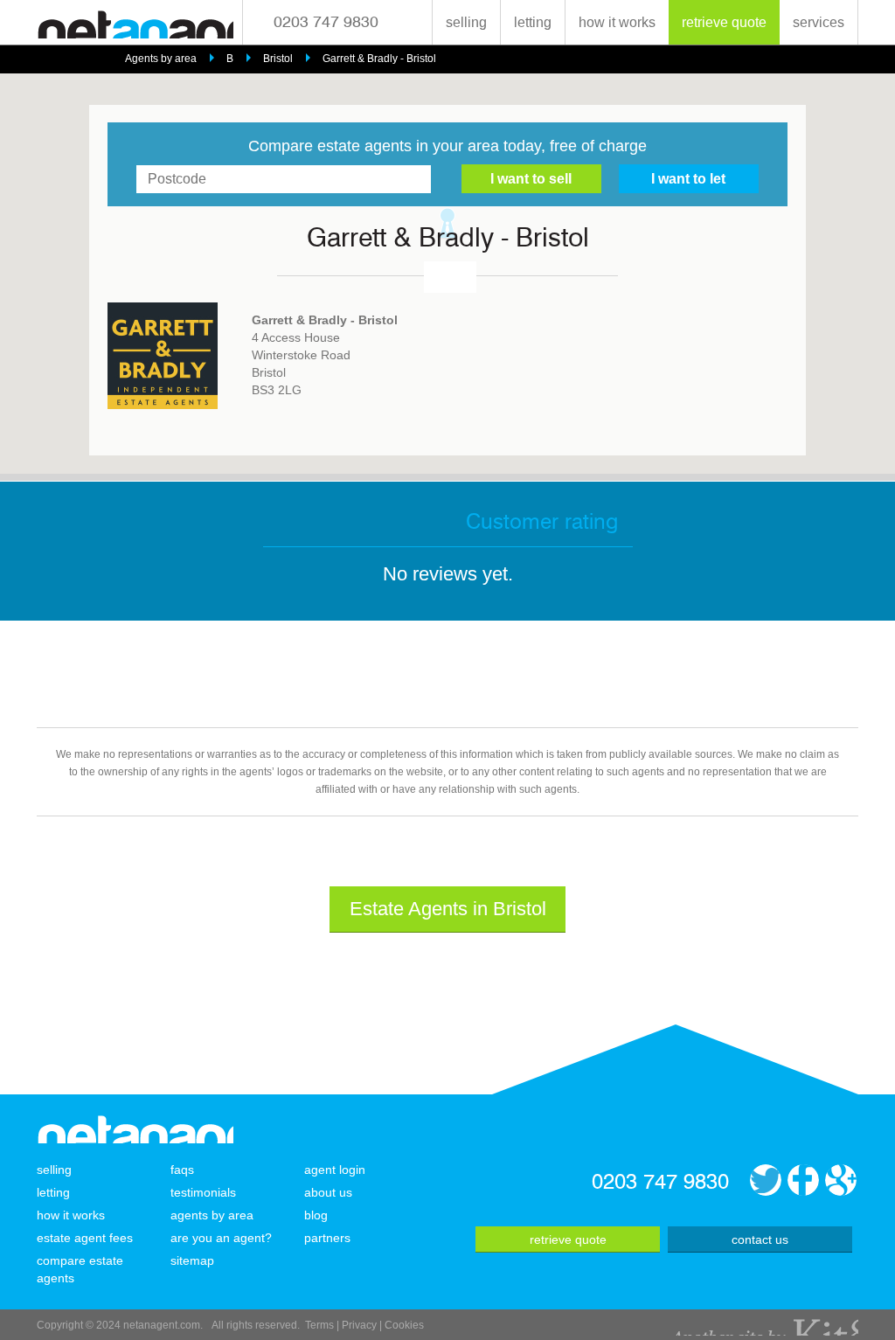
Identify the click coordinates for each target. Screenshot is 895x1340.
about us (328, 1192)
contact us (760, 1239)
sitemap (192, 1260)
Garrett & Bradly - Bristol (379, 58)
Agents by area (161, 58)
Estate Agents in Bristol (448, 909)
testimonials (203, 1192)
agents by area (211, 1215)
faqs (182, 1170)
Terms (319, 1325)
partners (327, 1238)
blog (316, 1215)
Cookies (404, 1325)
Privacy (359, 1325)
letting (533, 22)
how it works (617, 22)
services (818, 22)
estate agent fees (85, 1238)
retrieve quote (724, 22)
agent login (334, 1170)
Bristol (278, 58)
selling (466, 22)
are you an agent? (221, 1238)
